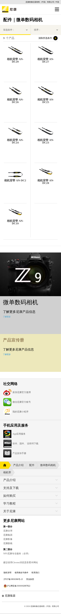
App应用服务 (19, 434)
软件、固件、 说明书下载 (25, 443)
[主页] (4, 465)
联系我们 (35, 572)
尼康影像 (7, 539)
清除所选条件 (45, 38)
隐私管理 (7, 572)
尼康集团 (7, 535)
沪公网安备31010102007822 (18, 586)
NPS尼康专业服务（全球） (16, 553)
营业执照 (30, 579)
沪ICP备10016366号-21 (13, 579)
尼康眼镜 (7, 543)
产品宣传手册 (19, 453)
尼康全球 (7, 531)
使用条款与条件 (21, 572)
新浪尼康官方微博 (22, 392)
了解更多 (7, 317)
